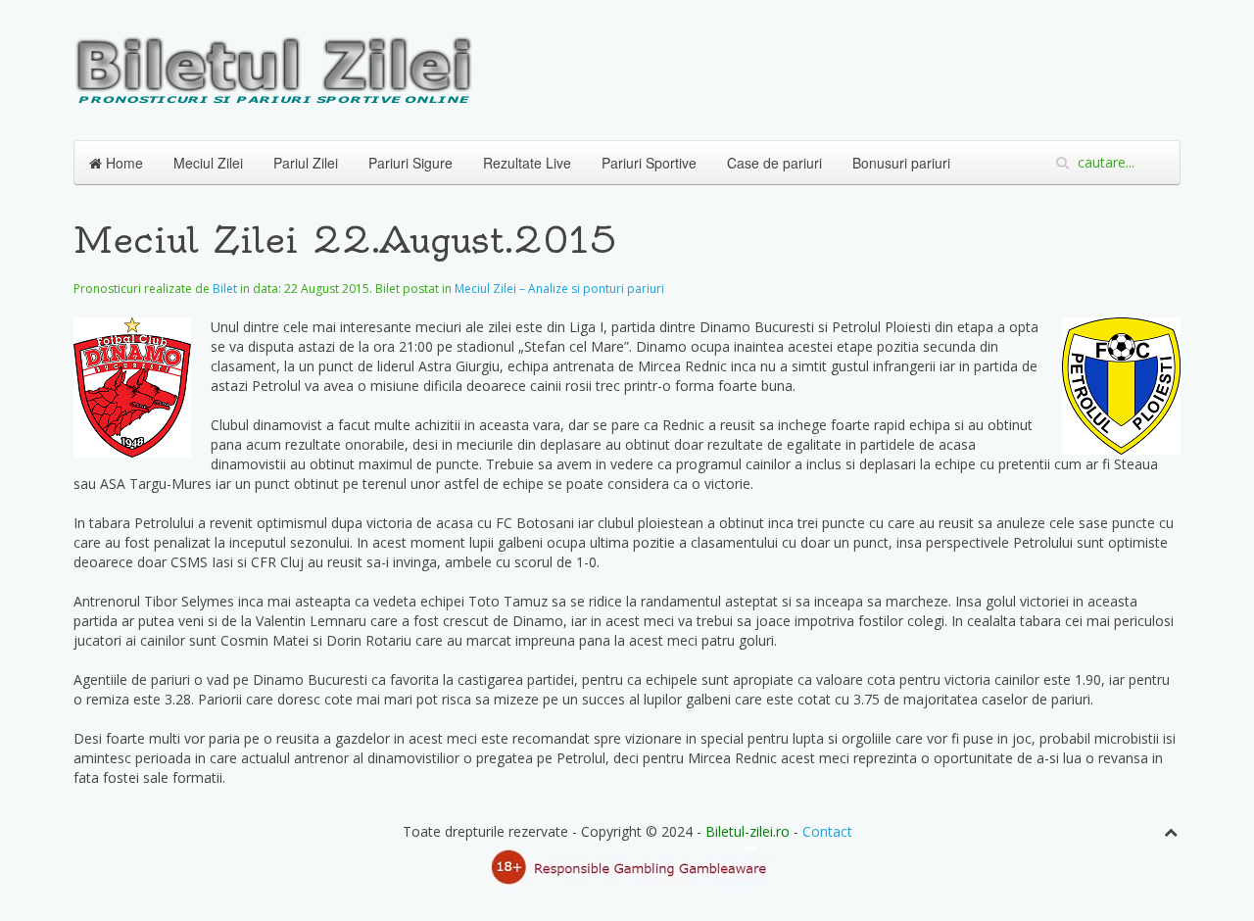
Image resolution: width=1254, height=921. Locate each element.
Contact (827, 831)
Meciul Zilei (208, 162)
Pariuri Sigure (410, 162)
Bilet (225, 288)
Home (122, 162)
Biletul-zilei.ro (747, 831)
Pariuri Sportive (649, 162)
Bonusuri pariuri (901, 162)
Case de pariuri (774, 162)
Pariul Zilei (305, 162)
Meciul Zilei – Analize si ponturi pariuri (559, 288)
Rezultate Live (527, 162)
